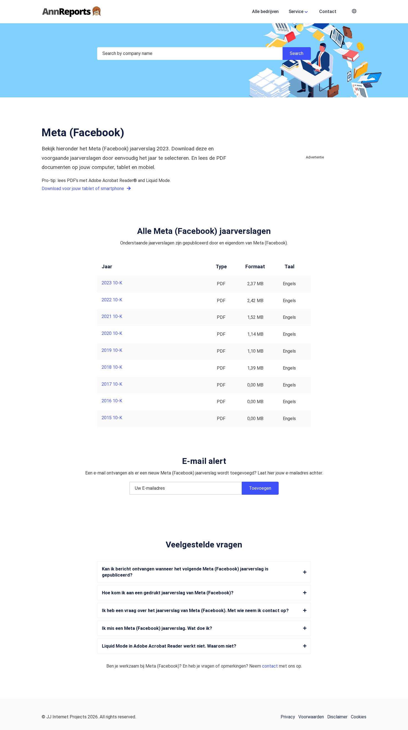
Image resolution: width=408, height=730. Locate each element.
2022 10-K (112, 299)
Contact (327, 11)
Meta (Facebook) (162, 666)
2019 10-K (112, 350)
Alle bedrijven (265, 11)
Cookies (358, 716)
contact (270, 666)
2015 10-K (112, 417)
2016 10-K (112, 400)
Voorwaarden (311, 716)
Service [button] (296, 11)
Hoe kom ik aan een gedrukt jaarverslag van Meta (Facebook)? (167, 592)
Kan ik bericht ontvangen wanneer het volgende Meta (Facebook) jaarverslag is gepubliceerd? (185, 571)
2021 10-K (112, 316)
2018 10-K (112, 367)
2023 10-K (112, 283)
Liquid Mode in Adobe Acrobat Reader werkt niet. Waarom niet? (169, 646)
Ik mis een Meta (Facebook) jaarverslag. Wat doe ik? (157, 628)
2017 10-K (112, 384)
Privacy (288, 716)
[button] (354, 11)
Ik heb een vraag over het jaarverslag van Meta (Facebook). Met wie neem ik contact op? (195, 610)
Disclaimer (337, 716)
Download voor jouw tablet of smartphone (83, 188)
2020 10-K (112, 333)
